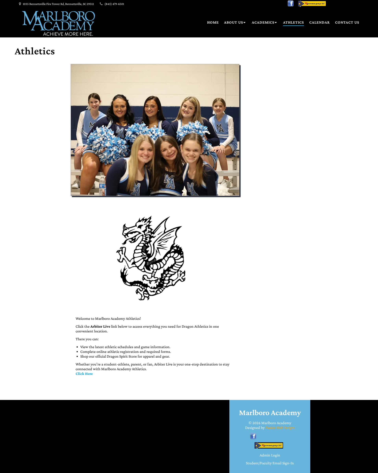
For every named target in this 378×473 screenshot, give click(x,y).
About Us (233, 22)
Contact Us (347, 22)
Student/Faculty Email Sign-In (270, 463)
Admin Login (270, 455)
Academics (263, 22)
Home (213, 22)
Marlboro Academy (276, 423)
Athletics (293, 22)
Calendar (319, 22)
